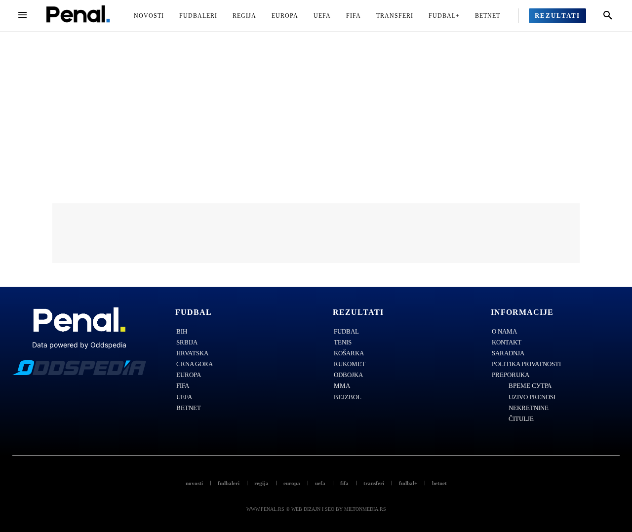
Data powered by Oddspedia (79, 345)
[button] (608, 16)
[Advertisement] (316, 106)
